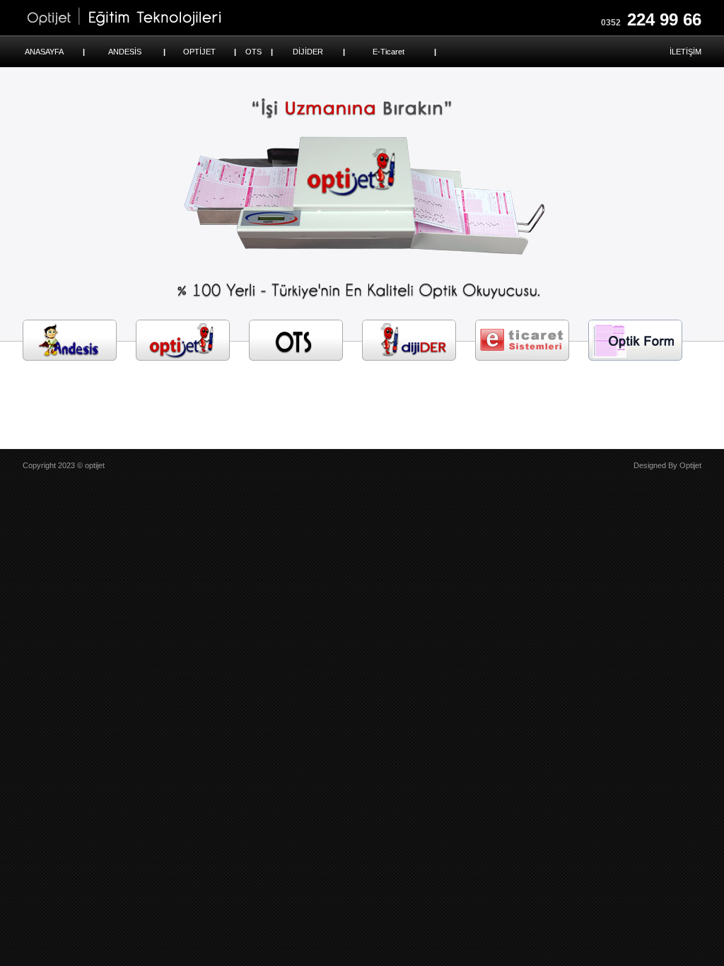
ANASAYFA (44, 51)
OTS (253, 51)
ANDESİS (124, 51)
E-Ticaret (388, 51)
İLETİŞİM (685, 51)
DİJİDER (308, 51)
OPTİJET (199, 51)
